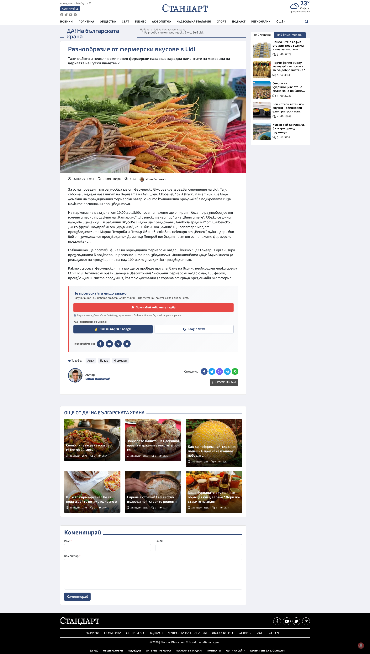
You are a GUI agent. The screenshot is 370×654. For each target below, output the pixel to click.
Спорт (274, 633)
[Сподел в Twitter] (212, 371)
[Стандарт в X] (127, 344)
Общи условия (113, 651)
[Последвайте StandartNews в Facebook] (61, 14)
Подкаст (156, 633)
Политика (112, 633)
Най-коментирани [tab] (290, 35)
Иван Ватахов (156, 179)
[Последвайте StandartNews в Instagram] (66, 14)
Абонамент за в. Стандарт (267, 651)
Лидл (90, 360)
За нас (94, 651)
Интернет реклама (158, 651)
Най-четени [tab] (262, 35)
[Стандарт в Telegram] (118, 344)
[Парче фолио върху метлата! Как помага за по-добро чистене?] (262, 69)
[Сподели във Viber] (219, 371)
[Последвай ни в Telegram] (306, 621)
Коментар (72, 556)
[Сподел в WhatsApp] (235, 371)
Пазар (104, 360)
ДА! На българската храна (169, 30)
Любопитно (222, 633)
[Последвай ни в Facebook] (277, 621)
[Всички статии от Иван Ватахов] (75, 375)
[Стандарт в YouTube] (109, 344)
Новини (145, 30)
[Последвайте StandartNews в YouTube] (70, 14)
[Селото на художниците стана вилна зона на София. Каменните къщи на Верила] (262, 90)
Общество (135, 633)
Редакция (134, 651)
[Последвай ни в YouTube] (287, 621)
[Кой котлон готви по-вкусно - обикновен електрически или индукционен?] (262, 111)
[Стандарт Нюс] (79, 624)
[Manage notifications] (361, 645)
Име (68, 541)
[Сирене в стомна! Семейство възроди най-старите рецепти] (153, 492)
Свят (260, 633)
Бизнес (244, 633)
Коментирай (226, 382)
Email (159, 541)
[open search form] (306, 21)
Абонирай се (70, 9)
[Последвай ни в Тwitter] (296, 621)
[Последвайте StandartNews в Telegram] (75, 14)
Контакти (214, 651)
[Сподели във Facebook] (204, 371)
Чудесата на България (187, 633)
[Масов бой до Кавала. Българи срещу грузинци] (262, 131)
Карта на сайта (235, 651)
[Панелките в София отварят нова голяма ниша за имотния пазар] (262, 49)
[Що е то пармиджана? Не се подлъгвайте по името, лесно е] (92, 492)
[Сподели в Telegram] (227, 371)
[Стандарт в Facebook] (100, 344)
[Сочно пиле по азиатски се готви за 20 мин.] (92, 440)
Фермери (120, 360)
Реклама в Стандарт (189, 651)
